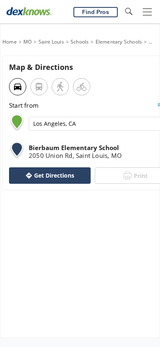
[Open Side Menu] (147, 12)
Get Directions (54, 175)
